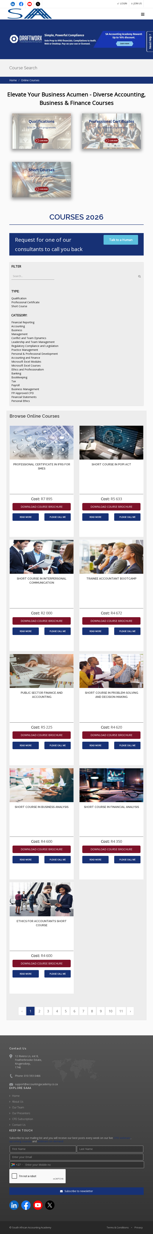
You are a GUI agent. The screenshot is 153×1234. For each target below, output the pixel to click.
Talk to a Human (120, 240)
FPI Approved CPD (22, 393)
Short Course (19, 306)
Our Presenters (21, 1113)
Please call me (58, 517)
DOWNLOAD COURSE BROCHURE (42, 506)
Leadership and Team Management (33, 342)
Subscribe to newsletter (78, 1191)
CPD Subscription (22, 1119)
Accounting (18, 326)
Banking (16, 373)
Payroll (15, 385)
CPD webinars (122, 1138)
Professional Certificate (25, 302)
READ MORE (26, 517)
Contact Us (19, 1125)
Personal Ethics (20, 401)
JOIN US (138, 3)
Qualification (18, 298)
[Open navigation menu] (142, 14)
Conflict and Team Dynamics (28, 338)
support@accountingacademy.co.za (36, 1084)
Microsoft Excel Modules (26, 361)
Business (16, 330)
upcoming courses (20, 1141)
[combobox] (17, 1165)
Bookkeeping (19, 377)
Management (19, 334)
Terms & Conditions (118, 1227)
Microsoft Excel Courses (26, 365)
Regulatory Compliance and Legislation (34, 346)
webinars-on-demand (50, 1141)
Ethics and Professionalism (27, 369)
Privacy (139, 1227)
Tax (13, 381)
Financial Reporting (22, 322)
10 (110, 1011)
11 (121, 1011)
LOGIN (123, 3)
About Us (17, 1101)
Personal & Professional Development (34, 353)
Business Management (25, 389)
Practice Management (24, 350)
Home (13, 80)
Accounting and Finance (25, 357)
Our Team (18, 1107)
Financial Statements (24, 397)
